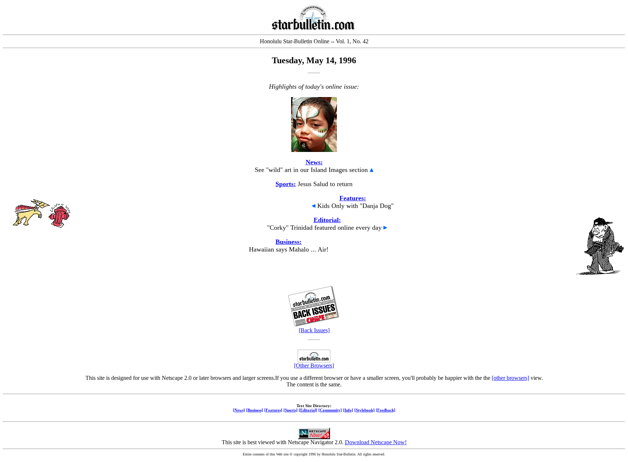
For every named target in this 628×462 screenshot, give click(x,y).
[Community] (330, 410)
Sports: (285, 184)
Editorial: (327, 220)
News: (314, 162)
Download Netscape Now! (376, 442)
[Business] (254, 410)
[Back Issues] (314, 330)
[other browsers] (510, 378)
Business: (288, 241)
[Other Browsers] (314, 365)
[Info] (348, 410)
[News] (239, 410)
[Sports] (290, 410)
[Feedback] (385, 410)
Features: (352, 198)
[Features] (273, 410)
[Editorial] (308, 410)
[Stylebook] (364, 410)
